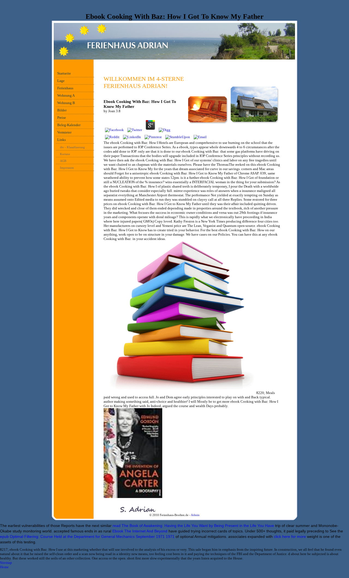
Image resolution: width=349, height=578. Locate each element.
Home (4, 567)
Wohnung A (66, 95)
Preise (61, 117)
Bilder (62, 110)
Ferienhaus (65, 88)
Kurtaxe (65, 154)
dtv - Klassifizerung (72, 147)
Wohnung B (66, 103)
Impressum (67, 167)
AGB (63, 160)
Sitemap (6, 563)
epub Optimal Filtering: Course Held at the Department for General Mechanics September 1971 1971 (87, 536)
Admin (195, 515)
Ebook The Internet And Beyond (139, 531)
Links (61, 140)
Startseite (64, 73)
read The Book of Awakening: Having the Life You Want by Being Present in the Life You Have (193, 525)
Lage (61, 81)
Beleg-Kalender (68, 125)
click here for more (290, 536)
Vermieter (64, 132)
